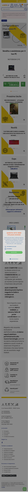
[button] (14, 246)
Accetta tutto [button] (14, 252)
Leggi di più (19, 243)
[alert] (14, 246)
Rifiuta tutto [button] (14, 255)
